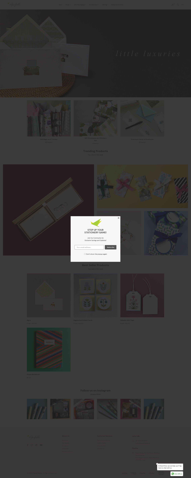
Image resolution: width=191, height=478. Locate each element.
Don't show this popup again (96, 254)
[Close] (118, 218)
